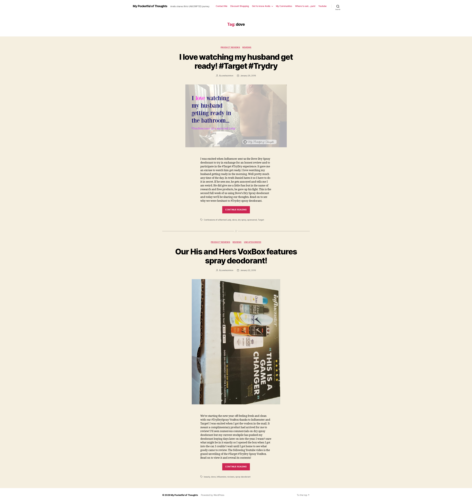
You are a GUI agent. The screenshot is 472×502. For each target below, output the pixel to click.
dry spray (242, 220)
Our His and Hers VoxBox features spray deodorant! (236, 256)
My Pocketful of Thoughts (150, 6)
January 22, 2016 (248, 270)
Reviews (246, 47)
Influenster (221, 477)
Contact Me (221, 6)
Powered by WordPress (212, 495)
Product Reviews (230, 47)
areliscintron (227, 75)
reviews (230, 477)
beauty (207, 477)
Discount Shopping (239, 6)
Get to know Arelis (261, 6)
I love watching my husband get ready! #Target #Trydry (236, 61)
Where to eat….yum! (305, 6)
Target (261, 220)
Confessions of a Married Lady (217, 220)
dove (234, 220)
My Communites (284, 6)
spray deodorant (242, 477)
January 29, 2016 (248, 75)
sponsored (252, 220)
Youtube (322, 6)
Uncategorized (252, 242)
